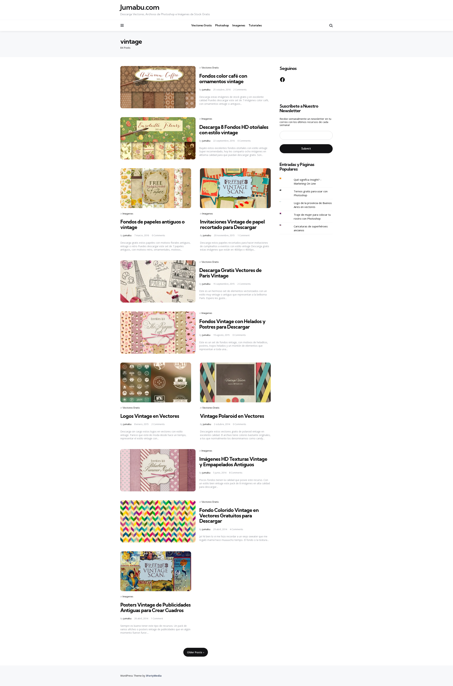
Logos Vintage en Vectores (149, 416)
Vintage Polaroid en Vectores (232, 416)
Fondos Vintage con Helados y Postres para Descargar (232, 324)
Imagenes (238, 25)
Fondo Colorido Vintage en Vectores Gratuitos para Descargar (229, 515)
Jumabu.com (139, 7)
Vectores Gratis (201, 25)
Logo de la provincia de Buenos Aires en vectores (313, 205)
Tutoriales (255, 25)
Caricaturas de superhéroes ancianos (311, 228)
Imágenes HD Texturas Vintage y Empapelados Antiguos (233, 461)
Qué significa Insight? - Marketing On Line (307, 181)
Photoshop (222, 25)
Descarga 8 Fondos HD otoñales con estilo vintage (233, 130)
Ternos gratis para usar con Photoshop (311, 193)
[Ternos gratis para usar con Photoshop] (283, 190)
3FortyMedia (154, 675)
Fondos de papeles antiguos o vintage (152, 224)
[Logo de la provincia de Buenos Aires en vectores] (283, 201)
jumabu (206, 89)
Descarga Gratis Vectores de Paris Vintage (230, 273)
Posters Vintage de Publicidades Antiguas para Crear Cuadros (155, 607)
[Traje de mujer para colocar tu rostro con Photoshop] (283, 213)
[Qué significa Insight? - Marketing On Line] (283, 178)
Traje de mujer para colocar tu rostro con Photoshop (312, 216)
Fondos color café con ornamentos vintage (223, 78)
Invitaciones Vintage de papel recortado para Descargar (232, 224)
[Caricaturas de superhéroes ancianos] (283, 225)
